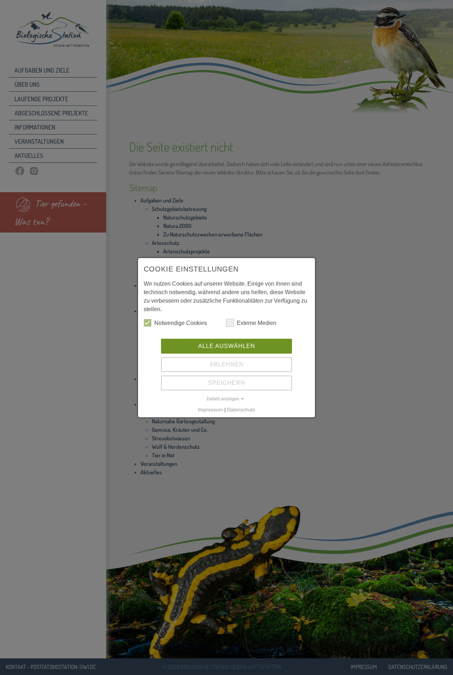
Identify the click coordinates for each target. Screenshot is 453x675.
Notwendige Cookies (180, 323)
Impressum (210, 409)
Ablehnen (227, 364)
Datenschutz (241, 409)
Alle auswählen (226, 346)
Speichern (226, 383)
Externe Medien (256, 323)
